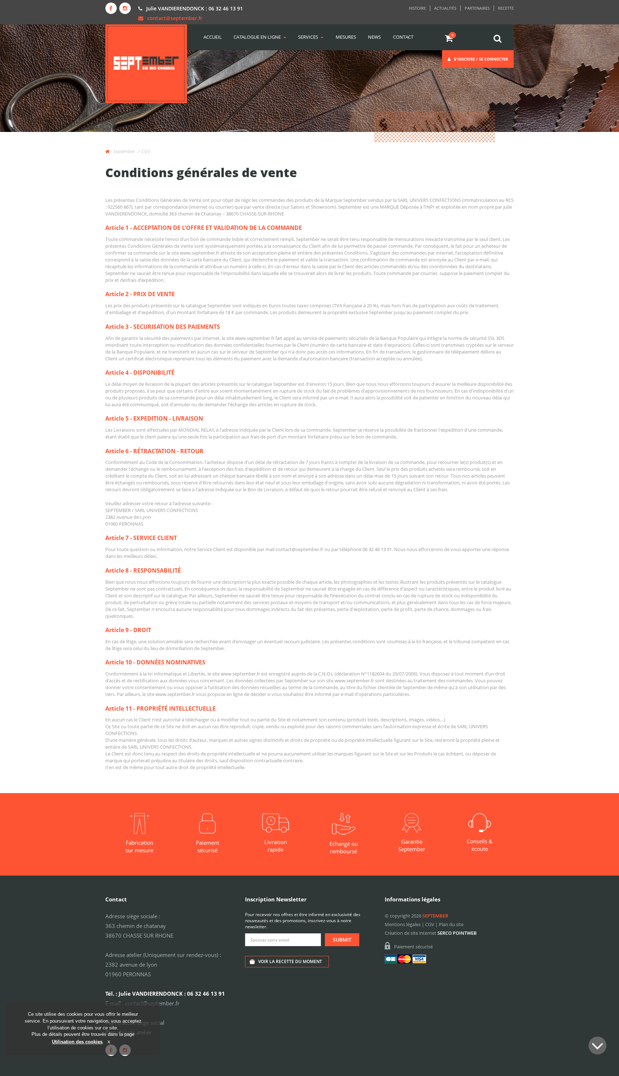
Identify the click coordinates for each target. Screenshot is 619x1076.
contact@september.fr (174, 18)
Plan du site (451, 924)
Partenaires (477, 8)
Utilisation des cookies (77, 1041)
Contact (403, 37)
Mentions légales (403, 924)
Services (308, 37)
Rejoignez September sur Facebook (111, 8)
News (374, 37)
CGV (429, 924)
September (123, 151)
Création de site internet (410, 933)
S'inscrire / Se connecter (480, 59)
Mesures (346, 37)
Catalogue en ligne (257, 37)
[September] (146, 63)
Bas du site (597, 1045)
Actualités (445, 8)
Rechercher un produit (497, 38)
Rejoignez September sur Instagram (125, 8)
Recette (506, 8)
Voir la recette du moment (290, 961)
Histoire (417, 8)
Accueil (212, 37)
